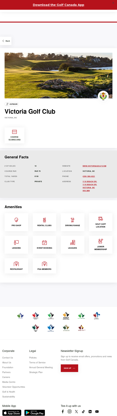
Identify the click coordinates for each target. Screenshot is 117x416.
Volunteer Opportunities (13, 386)
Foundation (7, 367)
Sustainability (8, 396)
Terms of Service (37, 362)
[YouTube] (97, 411)
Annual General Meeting (41, 367)
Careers (6, 377)
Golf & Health (8, 391)
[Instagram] (69, 411)
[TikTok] (83, 411)
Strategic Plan (36, 372)
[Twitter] (76, 411)
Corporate (8, 351)
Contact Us (7, 357)
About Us (6, 362)
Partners (6, 372)
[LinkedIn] (90, 411)
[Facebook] (63, 411)
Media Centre (8, 381)
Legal (32, 351)
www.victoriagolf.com (94, 166)
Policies (33, 357)
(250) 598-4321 (89, 176)
